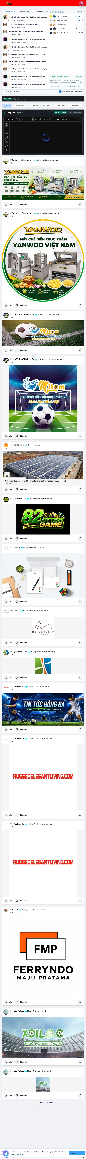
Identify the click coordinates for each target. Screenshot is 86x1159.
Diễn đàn (17, 91)
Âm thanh (61, 105)
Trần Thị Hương (62, 16)
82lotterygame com (18, 498)
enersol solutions (17, 445)
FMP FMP (14, 910)
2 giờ (11, 654)
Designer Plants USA (18, 652)
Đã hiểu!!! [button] (74, 1153)
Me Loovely (15, 547)
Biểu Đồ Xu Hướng (60, 113)
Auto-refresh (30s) (67, 91)
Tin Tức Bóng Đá (17, 687)
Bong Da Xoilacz (17, 1011)
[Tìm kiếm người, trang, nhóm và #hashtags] (81, 3)
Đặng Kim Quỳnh (62, 33)
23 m (12, 163)
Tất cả (8, 105)
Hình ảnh (34, 105)
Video (48, 105)
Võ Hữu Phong (62, 20)
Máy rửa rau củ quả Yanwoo (21, 160)
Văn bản (21, 105)
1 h (11, 448)
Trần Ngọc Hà (61, 24)
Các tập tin (76, 105)
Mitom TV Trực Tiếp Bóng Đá (22, 314)
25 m (12, 317)
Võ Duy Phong (62, 29)
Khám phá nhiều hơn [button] (17, 1154)
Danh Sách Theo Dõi (75, 113)
